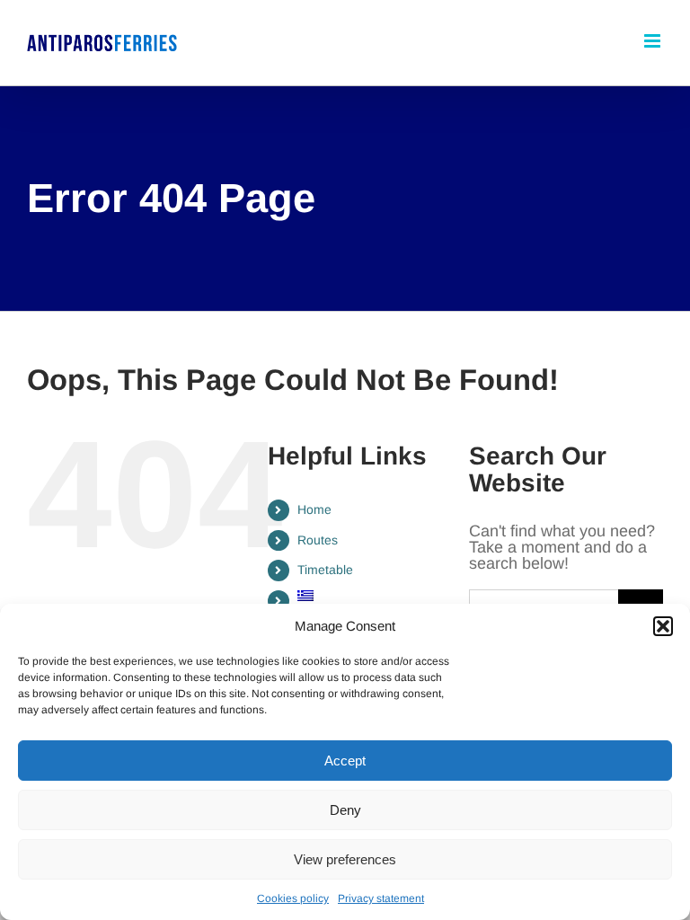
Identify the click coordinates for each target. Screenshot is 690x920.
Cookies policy (293, 898)
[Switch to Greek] (369, 595)
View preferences (345, 859)
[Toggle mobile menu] (653, 40)
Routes (317, 540)
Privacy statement (381, 898)
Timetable (325, 569)
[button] (663, 626)
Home (314, 509)
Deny (345, 810)
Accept (345, 760)
